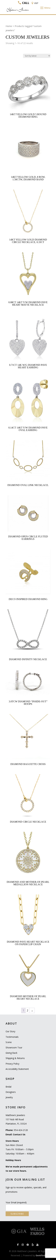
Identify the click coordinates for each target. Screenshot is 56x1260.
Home (9, 26)
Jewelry (9, 1097)
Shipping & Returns (15, 1058)
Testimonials (12, 1036)
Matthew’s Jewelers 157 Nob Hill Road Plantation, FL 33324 (16, 1119)
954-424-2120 (21, 1130)
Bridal (8, 1086)
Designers (11, 1091)
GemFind (40, 1255)
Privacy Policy (12, 1063)
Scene (9, 1042)
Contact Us (19, 1134)
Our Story (10, 1031)
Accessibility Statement (17, 1068)
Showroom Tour (14, 1047)
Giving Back (11, 1052)
